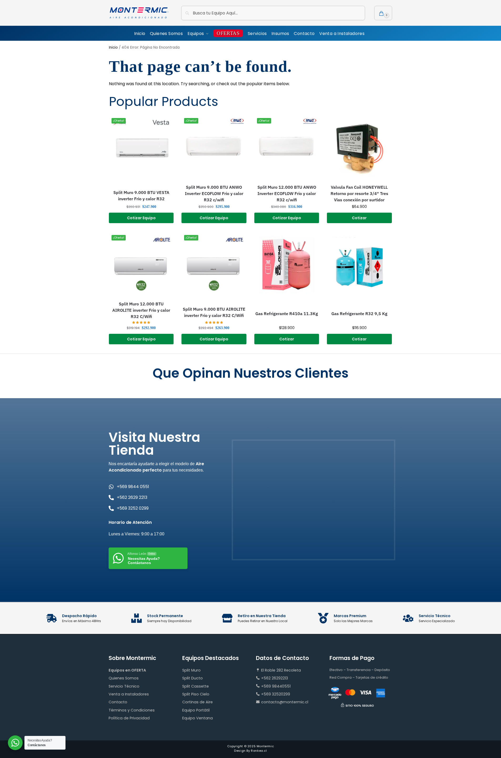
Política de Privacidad (129, 718)
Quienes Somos (124, 678)
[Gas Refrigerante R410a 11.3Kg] (286, 264)
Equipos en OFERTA (127, 670)
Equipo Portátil (196, 710)
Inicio (113, 47)
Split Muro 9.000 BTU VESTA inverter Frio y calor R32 (141, 195)
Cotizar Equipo (141, 218)
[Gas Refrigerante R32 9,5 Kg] (359, 264)
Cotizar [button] (359, 218)
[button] (383, 13)
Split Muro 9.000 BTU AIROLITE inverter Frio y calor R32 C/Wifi (214, 312)
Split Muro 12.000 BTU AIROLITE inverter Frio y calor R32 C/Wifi (141, 310)
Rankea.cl (259, 751)
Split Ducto (192, 678)
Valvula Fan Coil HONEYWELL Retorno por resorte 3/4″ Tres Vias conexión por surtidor (359, 193)
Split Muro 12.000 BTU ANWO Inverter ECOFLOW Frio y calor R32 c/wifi (286, 193)
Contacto (118, 702)
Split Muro (191, 670)
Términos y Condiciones (132, 710)
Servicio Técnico (124, 686)
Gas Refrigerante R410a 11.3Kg (286, 313)
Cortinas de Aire (197, 702)
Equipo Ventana (197, 718)
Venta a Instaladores (129, 694)
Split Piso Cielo (195, 694)
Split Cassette (195, 686)
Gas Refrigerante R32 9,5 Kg (359, 313)
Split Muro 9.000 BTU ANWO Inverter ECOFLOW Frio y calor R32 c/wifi (214, 193)
